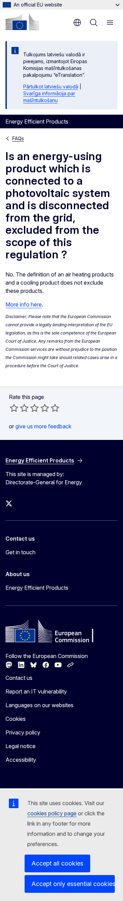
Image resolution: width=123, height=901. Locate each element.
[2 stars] (19, 407)
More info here (23, 304)
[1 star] (14, 407)
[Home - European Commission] (22, 22)
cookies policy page (52, 813)
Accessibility (20, 759)
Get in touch (20, 552)
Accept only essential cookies (73, 883)
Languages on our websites (39, 705)
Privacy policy (22, 732)
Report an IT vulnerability (36, 691)
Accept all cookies (57, 863)
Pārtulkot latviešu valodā (50, 86)
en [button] (77, 22)
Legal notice (20, 746)
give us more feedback (43, 426)
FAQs (18, 138)
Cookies (15, 718)
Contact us (18, 677)
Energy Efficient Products (36, 587)
